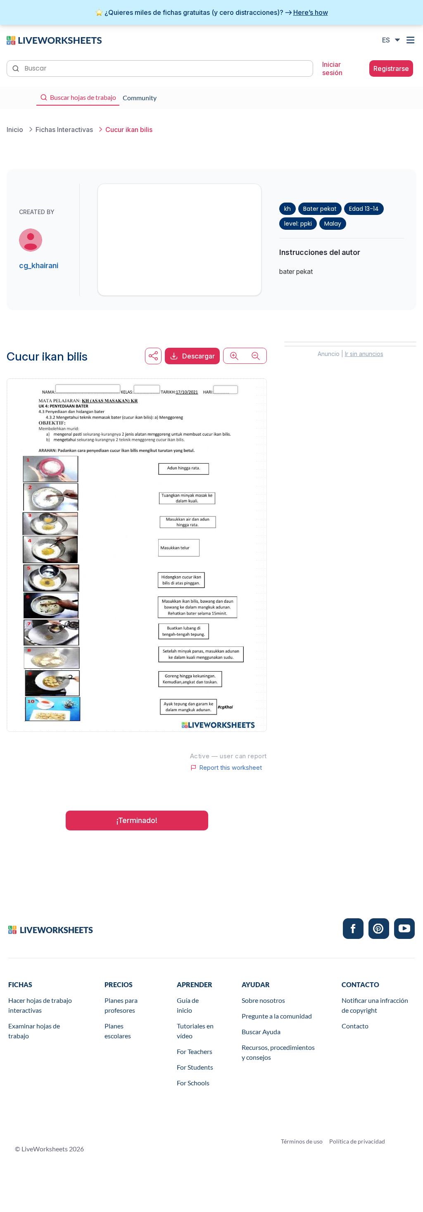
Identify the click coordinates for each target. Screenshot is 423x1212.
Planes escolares (118, 1031)
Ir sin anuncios (364, 353)
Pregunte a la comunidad (277, 1016)
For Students (195, 1067)
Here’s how (310, 12)
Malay (332, 223)
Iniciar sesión (332, 68)
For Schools (193, 1083)
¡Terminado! (136, 820)
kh (287, 209)
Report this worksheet (230, 767)
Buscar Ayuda (261, 1031)
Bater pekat (320, 209)
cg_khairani (38, 265)
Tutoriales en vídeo (195, 1031)
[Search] (16, 67)
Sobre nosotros (263, 1000)
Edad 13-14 (364, 209)
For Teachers (194, 1051)
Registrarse (391, 68)
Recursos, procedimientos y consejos (278, 1052)
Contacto (355, 1026)
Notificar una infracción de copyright (375, 1005)
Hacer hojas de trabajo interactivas (40, 1005)
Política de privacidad (357, 1141)
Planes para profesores (121, 1005)
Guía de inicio (188, 1005)
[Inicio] (54, 39)
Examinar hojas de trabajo (34, 1031)
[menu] (411, 40)
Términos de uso (302, 1141)
